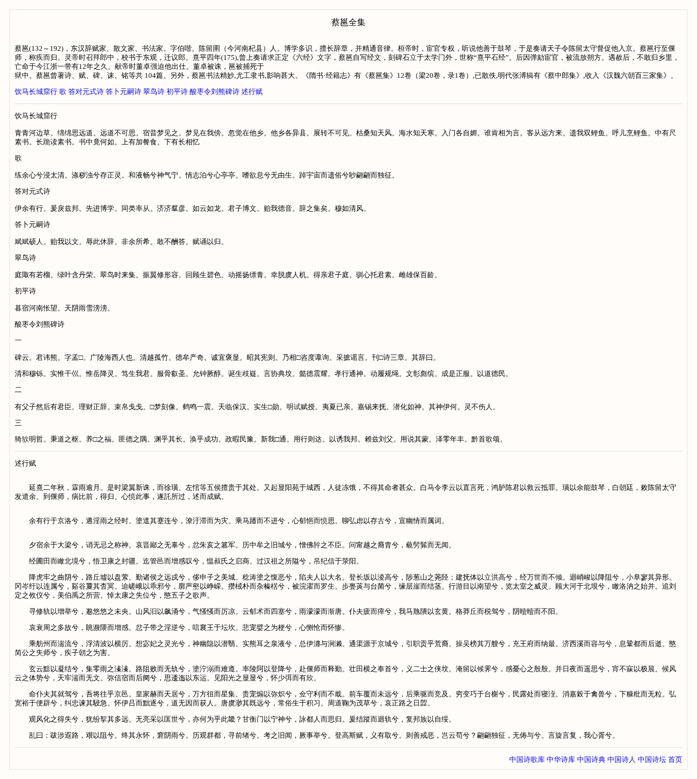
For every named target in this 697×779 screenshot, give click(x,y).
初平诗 (177, 91)
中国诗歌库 (527, 759)
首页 (675, 759)
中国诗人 (621, 759)
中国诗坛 (652, 759)
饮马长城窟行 (36, 91)
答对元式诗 (86, 91)
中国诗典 (591, 759)
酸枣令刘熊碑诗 (214, 91)
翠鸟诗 (154, 91)
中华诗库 (561, 759)
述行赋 (252, 91)
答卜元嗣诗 (123, 91)
